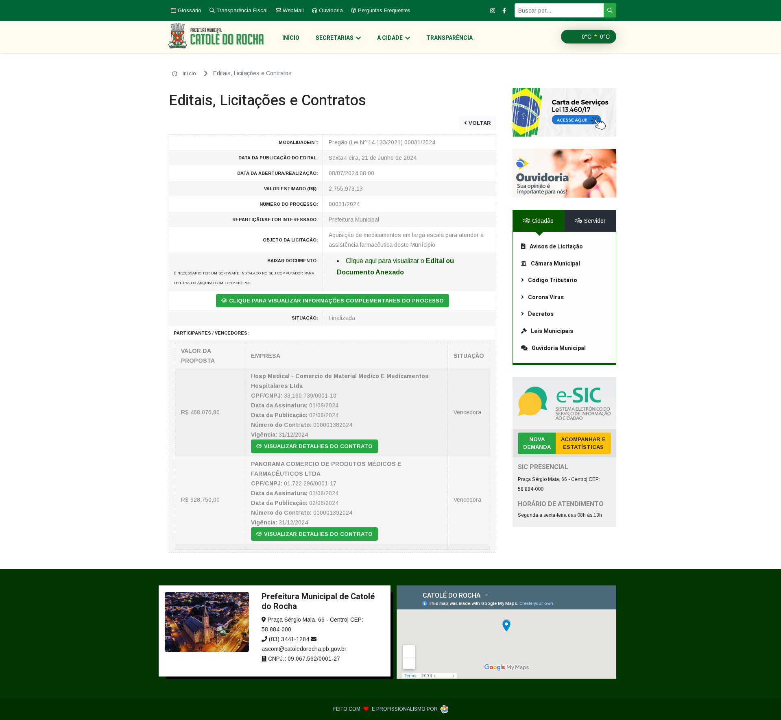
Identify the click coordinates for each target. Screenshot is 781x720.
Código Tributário (552, 280)
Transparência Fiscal (241, 10)
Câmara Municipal (555, 263)
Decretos (541, 314)
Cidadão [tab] (542, 221)
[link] (564, 112)
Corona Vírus (546, 297)
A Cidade (390, 38)
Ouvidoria (330, 10)
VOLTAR (479, 123)
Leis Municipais (552, 331)
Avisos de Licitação (556, 246)
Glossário (188, 10)
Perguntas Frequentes (383, 10)
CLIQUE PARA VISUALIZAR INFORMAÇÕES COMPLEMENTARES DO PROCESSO (335, 301)
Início (290, 38)
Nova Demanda (537, 443)
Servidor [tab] (594, 221)
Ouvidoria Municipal (559, 348)
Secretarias (334, 38)
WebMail (292, 10)
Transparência (449, 38)
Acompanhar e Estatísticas (583, 443)
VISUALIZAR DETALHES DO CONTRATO (317, 446)
